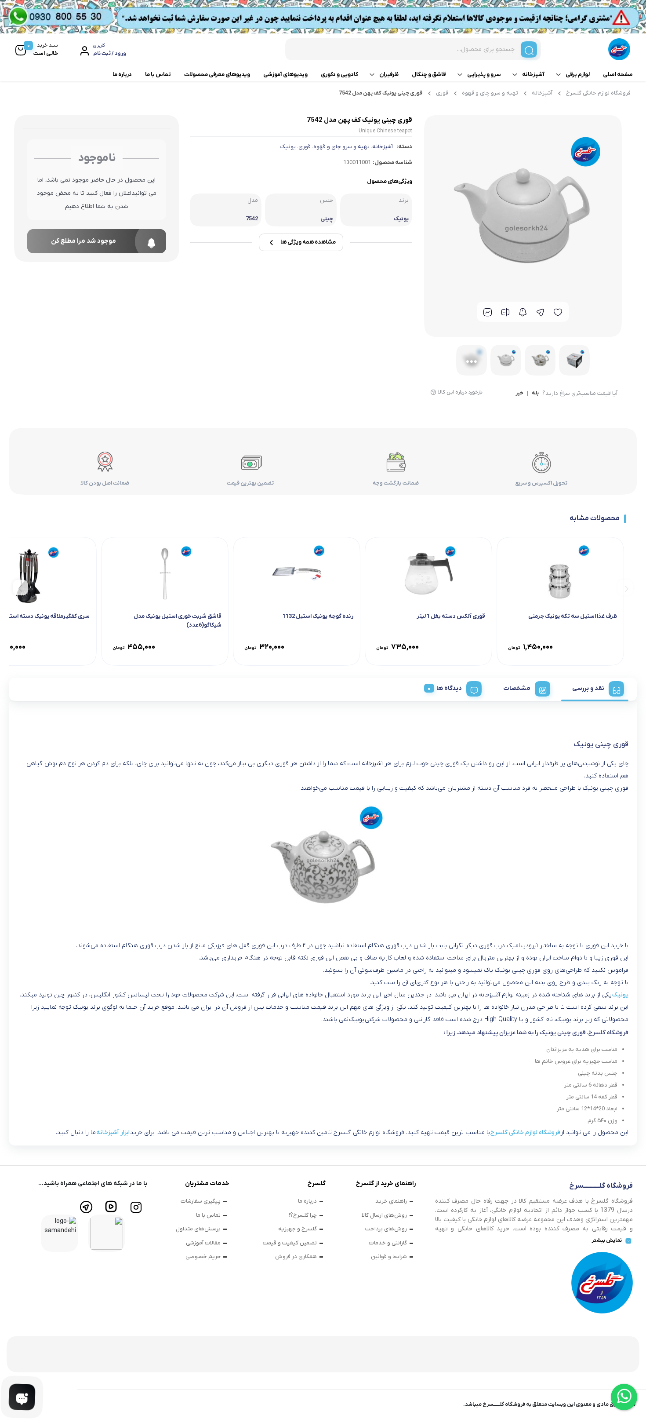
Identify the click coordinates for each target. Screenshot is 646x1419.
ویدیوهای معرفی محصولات (217, 74)
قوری (442, 93)
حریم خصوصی (203, 1256)
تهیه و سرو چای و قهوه (490, 93)
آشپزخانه (533, 74)
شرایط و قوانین (389, 1256)
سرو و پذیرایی (484, 74)
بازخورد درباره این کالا (460, 392)
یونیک (288, 146)
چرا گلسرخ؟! (303, 1215)
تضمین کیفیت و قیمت (290, 1243)
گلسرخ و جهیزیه (297, 1229)
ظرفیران (389, 74)
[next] (20, 587)
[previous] (625, 587)
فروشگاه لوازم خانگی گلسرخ (598, 93)
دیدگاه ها (449, 688)
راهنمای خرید (391, 1201)
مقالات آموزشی (203, 1243)
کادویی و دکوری (339, 74)
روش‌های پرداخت (386, 1229)
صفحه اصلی (618, 74)
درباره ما (122, 74)
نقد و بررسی (588, 688)
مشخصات (517, 688)
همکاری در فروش (296, 1256)
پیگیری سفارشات (201, 1201)
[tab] (594, 687)
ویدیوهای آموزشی (285, 74)
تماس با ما (158, 74)
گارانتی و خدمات (388, 1243)
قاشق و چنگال (429, 74)
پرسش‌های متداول (198, 1229)
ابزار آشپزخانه (113, 1132)
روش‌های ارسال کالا (384, 1215)
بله (535, 393)
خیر (519, 393)
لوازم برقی (578, 74)
